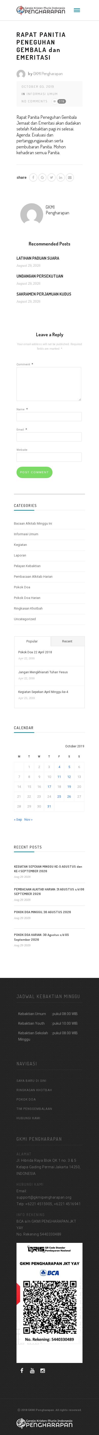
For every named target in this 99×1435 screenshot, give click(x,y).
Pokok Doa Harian (27, 598)
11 (59, 777)
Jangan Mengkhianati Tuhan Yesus (43, 672)
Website (21, 450)
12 (69, 777)
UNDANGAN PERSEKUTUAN (39, 276)
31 (49, 806)
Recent (67, 641)
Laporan (20, 555)
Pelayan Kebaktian (27, 566)
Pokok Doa (22, 587)
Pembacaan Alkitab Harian (33, 576)
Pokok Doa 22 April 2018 (35, 652)
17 (49, 787)
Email (21, 429)
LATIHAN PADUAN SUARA (37, 258)
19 (69, 787)
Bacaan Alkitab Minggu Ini (33, 523)
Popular (32, 641)
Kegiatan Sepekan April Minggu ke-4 (43, 692)
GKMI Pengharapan (48, 73)
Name (22, 409)
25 (59, 796)
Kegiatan (20, 545)
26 (69, 796)
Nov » (28, 819)
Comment (24, 364)
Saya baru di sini (31, 1081)
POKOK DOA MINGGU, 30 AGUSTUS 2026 (42, 912)
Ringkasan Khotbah (28, 608)
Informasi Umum (42, 94)
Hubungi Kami (28, 1118)
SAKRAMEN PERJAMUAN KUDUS (43, 294)
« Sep (18, 819)
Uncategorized (25, 619)
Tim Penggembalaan (34, 1109)
